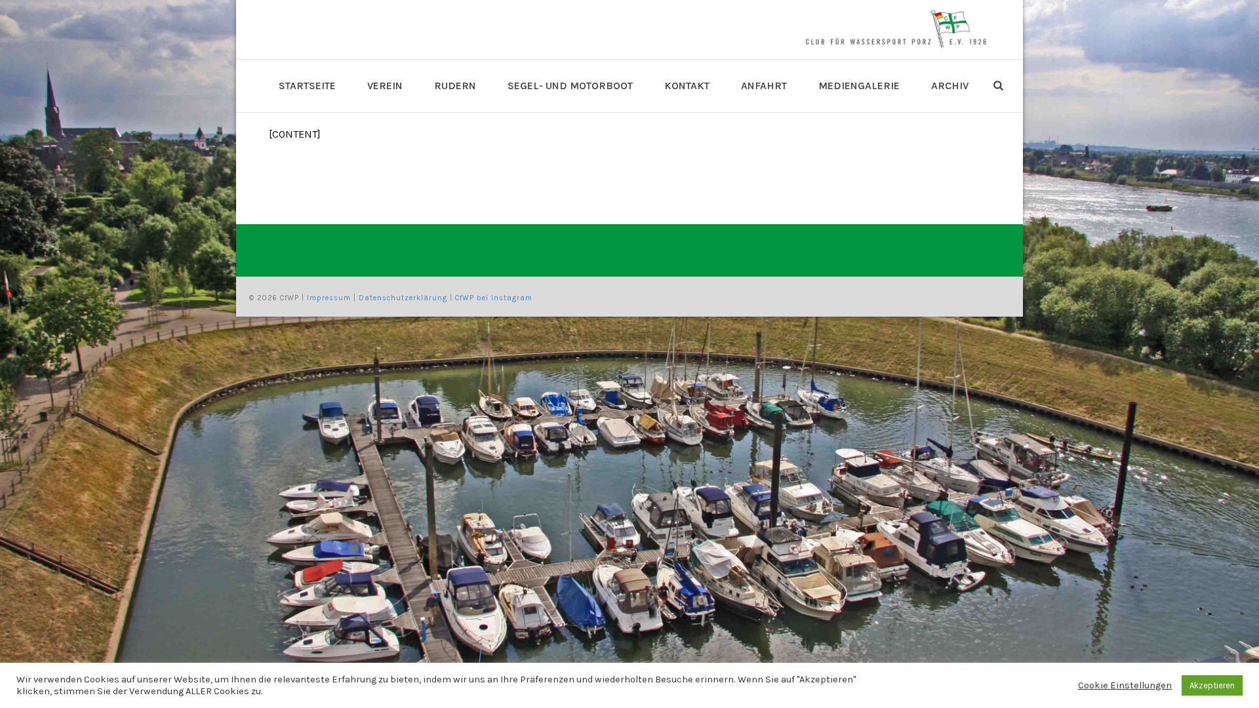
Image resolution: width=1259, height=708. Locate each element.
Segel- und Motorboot (570, 85)
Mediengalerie (859, 85)
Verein (385, 85)
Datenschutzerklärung (403, 298)
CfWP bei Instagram (493, 298)
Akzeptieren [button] (1212, 685)
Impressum (329, 298)
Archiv (950, 85)
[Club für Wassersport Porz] (895, 29)
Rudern (455, 85)
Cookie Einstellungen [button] (1125, 685)
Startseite (307, 85)
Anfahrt (764, 85)
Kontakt (686, 85)
